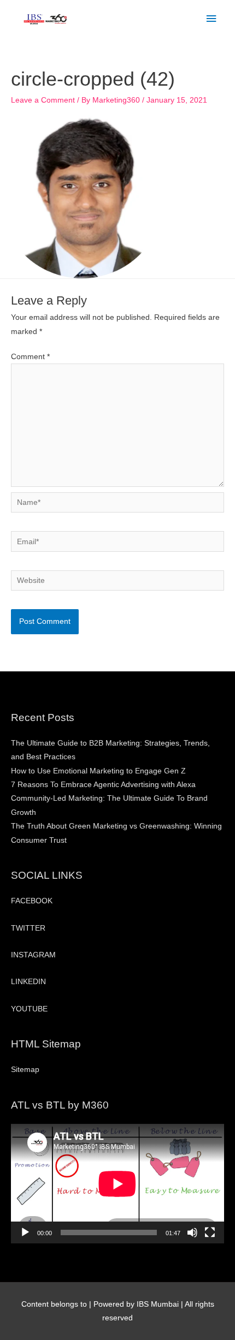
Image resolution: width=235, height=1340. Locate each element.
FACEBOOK (31, 901)
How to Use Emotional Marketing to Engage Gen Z (98, 771)
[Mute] (192, 1232)
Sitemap (25, 1069)
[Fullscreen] (209, 1232)
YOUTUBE (29, 1009)
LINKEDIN (28, 982)
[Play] (25, 1232)
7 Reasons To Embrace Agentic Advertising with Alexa (103, 785)
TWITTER (28, 928)
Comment (30, 357)
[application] (117, 1183)
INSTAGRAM (33, 955)
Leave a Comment (43, 100)
